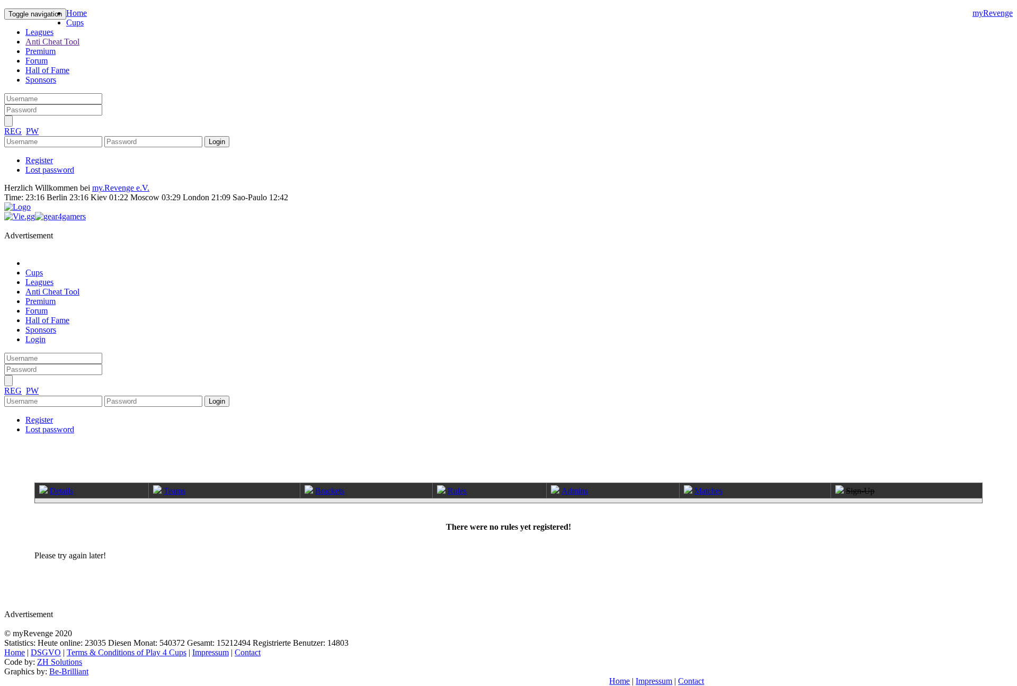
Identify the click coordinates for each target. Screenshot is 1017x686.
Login (35, 339)
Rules (457, 490)
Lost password (49, 169)
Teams (174, 490)
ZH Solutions (59, 661)
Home (76, 12)
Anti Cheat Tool (52, 41)
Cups (75, 22)
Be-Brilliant (68, 671)
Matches (708, 490)
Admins (574, 490)
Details (61, 490)
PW (32, 131)
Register (39, 160)
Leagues (39, 32)
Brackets (329, 490)
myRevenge (993, 12)
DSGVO (46, 652)
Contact (248, 652)
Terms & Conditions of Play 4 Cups (126, 652)
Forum (36, 60)
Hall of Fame (47, 70)
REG (13, 131)
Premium (40, 51)
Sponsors (40, 79)
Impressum (210, 652)
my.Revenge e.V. (120, 187)
